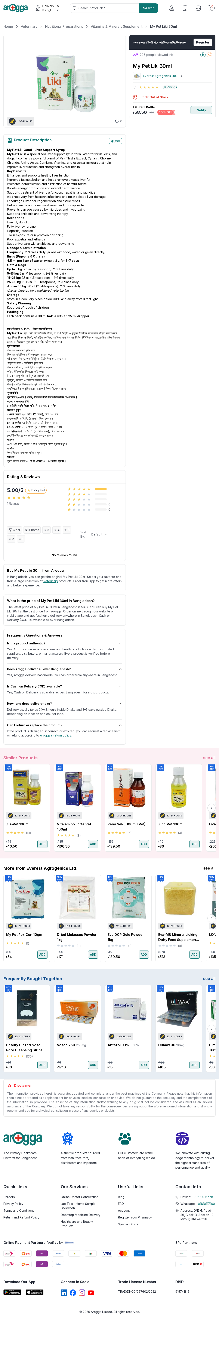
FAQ (121, 1203)
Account (124, 1210)
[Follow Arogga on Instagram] (82, 1292)
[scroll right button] (211, 808)
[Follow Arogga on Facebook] (73, 1292)
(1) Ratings (170, 87)
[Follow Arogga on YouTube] (91, 1292)
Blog (121, 1197)
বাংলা (117, 141)
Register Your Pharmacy (135, 1217)
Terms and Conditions (18, 1210)
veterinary (50, 581)
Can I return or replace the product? (34, 725)
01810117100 (206, 1203)
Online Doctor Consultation (79, 1197)
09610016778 (203, 1197)
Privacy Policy (13, 1203)
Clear (16, 530)
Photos (34, 530)
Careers (9, 1197)
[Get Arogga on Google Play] (12, 1292)
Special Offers (128, 1224)
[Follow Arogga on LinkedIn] (64, 1292)
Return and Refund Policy (21, 1217)
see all (209, 757)
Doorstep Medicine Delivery (81, 1215)
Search (148, 8)
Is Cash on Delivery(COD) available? (34, 686)
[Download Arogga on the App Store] (35, 1292)
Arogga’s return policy (55, 735)
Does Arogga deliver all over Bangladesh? (39, 669)
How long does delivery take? (29, 703)
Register (202, 42)
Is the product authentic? (26, 643)
